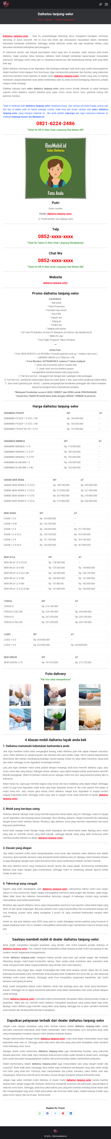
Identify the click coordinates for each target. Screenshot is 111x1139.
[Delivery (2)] (55, 695)
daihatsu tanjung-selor (59, 213)
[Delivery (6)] (90, 719)
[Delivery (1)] (20, 695)
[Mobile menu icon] (106, 4)
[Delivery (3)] (90, 695)
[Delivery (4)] (20, 719)
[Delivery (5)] (55, 719)
